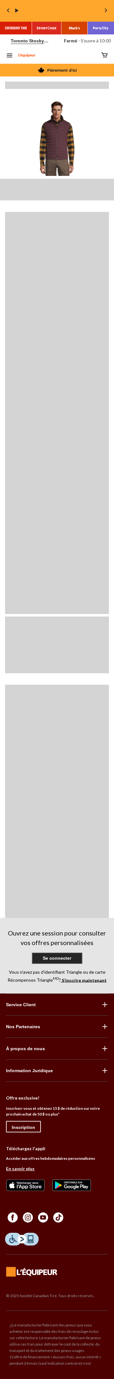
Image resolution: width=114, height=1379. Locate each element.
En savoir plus (20, 1168)
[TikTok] (58, 1217)
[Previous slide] (8, 11)
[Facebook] (13, 1217)
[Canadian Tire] (16, 28)
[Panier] (104, 56)
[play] (17, 11)
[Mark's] (74, 28)
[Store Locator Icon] (5, 41)
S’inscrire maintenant (84, 980)
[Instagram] (28, 1217)
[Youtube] (43, 1217)
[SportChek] (46, 28)
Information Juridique (29, 1070)
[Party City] (101, 28)
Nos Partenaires (23, 1026)
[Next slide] (106, 11)
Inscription (23, 1127)
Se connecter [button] (57, 958)
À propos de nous (25, 1048)
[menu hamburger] (9, 56)
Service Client (21, 1004)
